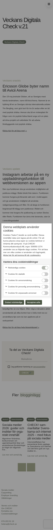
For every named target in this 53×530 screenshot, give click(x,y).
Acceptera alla (33, 302)
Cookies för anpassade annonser (22, 293)
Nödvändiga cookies (16, 268)
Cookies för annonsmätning (19, 280)
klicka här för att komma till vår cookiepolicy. (22, 255)
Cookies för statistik (16, 274)
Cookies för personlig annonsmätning (23, 287)
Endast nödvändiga (13, 302)
